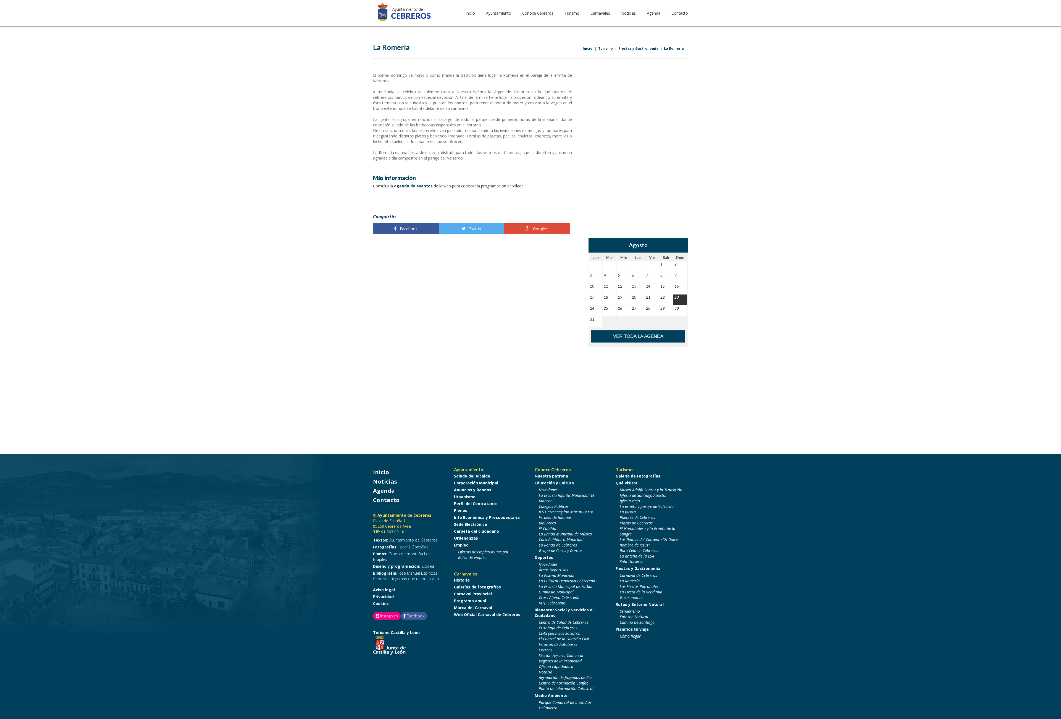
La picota (628, 511)
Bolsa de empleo (472, 557)
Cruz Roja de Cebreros (558, 627)
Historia (462, 580)
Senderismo (630, 611)
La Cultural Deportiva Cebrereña (567, 580)
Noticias (628, 13)
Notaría (545, 672)
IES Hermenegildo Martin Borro (566, 511)
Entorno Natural (634, 616)
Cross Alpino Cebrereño (559, 597)
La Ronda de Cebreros (558, 545)
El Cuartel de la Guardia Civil (564, 638)
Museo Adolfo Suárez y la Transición (651, 489)
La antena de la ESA (637, 556)
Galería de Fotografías (638, 476)
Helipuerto (548, 707)
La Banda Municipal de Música (565, 534)
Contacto (679, 13)
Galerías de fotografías (477, 587)
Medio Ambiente (551, 695)
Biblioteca (547, 523)
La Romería (674, 48)
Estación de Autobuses (558, 644)
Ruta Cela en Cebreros (639, 550)
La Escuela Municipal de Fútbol (565, 586)
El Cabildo (547, 528)
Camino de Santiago (637, 622)
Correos (545, 649)
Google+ (540, 228)
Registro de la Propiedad (560, 661)
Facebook (408, 228)
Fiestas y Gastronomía (638, 48)
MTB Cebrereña (552, 603)
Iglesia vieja (630, 500)
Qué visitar (626, 482)
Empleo (461, 545)
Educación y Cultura (554, 482)
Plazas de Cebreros (636, 523)
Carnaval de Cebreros (638, 575)
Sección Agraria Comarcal (561, 655)
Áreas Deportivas (553, 569)
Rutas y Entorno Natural (640, 604)
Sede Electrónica (470, 524)
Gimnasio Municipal (556, 592)
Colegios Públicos (554, 506)
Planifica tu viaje (632, 629)
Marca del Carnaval (473, 607)
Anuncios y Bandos (472, 489)
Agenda (653, 13)
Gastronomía (631, 597)
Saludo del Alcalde (472, 476)
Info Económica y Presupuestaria (487, 517)
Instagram (388, 616)
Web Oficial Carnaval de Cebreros (487, 614)
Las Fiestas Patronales (639, 586)
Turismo (605, 48)
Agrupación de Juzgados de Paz (565, 677)
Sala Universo (632, 561)
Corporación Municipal (476, 482)
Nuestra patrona (551, 476)
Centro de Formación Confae (563, 683)
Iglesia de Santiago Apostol (643, 495)
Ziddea (403, 566)
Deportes (544, 557)
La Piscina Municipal (556, 575)
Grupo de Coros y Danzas (560, 550)
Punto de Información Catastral (566, 688)
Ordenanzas (466, 538)
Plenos (460, 510)
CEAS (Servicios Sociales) (559, 633)
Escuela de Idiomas (555, 517)
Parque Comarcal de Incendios (565, 702)
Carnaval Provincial (473, 593)
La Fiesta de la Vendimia (641, 592)
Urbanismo (465, 496)
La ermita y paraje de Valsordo (647, 506)
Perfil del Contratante (476, 503)
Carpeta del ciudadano (476, 531)
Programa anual (470, 600)
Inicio (470, 13)
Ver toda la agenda (638, 336)
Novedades (548, 489)
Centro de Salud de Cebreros (563, 622)
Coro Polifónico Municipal (561, 539)
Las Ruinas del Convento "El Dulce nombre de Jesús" (649, 542)
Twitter (475, 228)
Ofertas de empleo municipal (483, 551)
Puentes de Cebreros (637, 517)
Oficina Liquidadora (556, 666)
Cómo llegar (630, 636)
